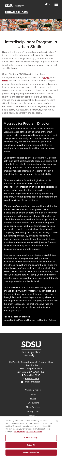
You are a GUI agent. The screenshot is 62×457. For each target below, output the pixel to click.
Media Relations (33, 407)
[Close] (57, 421)
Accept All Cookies (31, 452)
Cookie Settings (31, 437)
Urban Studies (16, 12)
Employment (33, 403)
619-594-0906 (32, 378)
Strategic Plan (33, 411)
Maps (33, 394)
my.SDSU (33, 416)
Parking (33, 398)
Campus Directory (33, 390)
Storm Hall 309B (32, 375)
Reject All (31, 445)
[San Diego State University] (31, 349)
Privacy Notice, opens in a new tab (28, 432)
